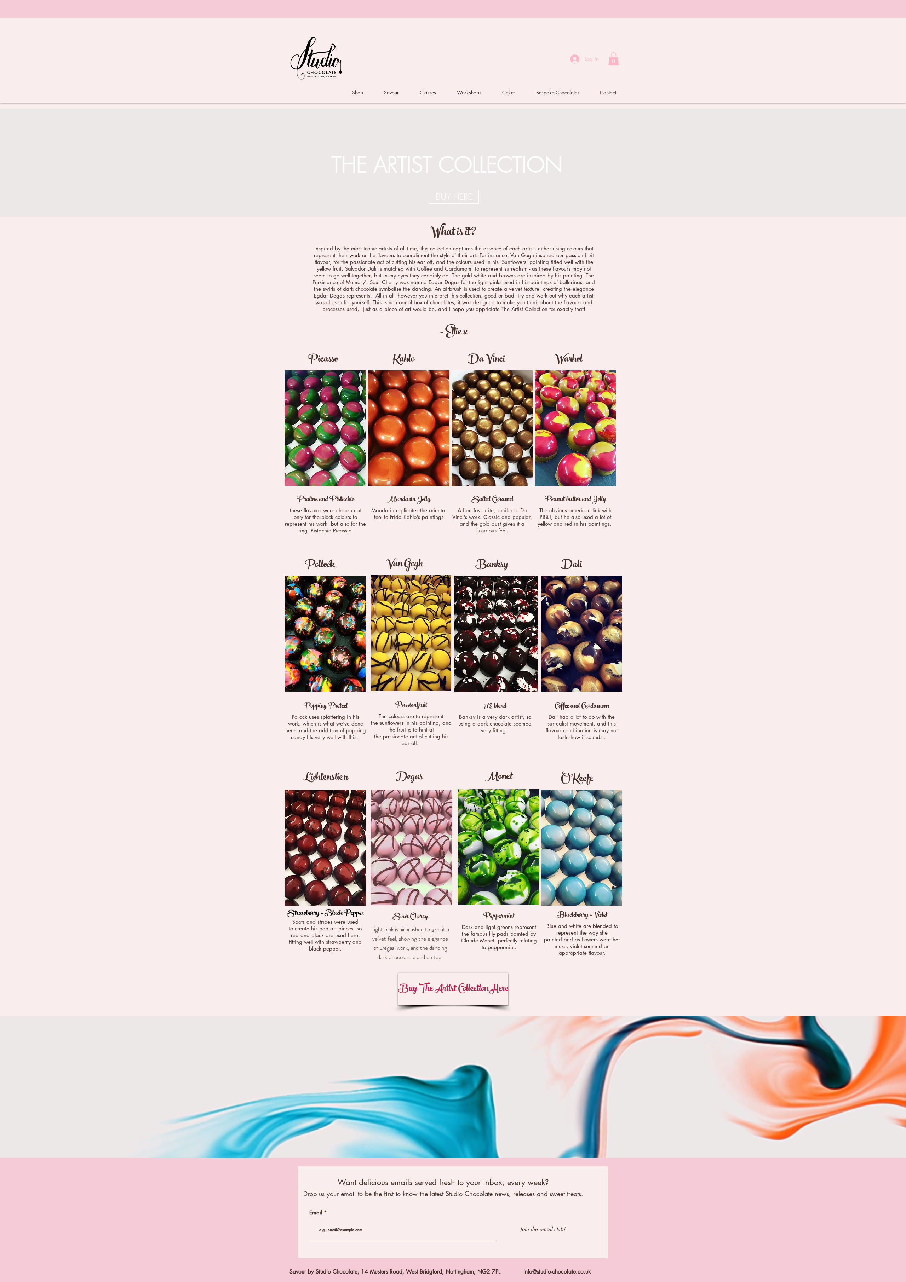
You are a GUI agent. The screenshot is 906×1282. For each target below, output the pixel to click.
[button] (613, 58)
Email (315, 1212)
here (485, 8)
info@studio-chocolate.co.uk (557, 1271)
